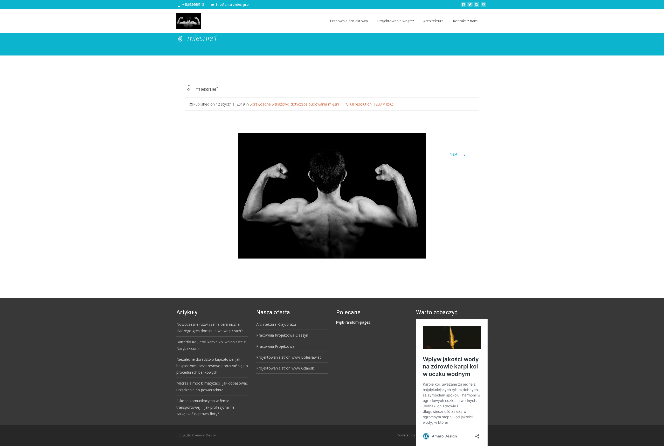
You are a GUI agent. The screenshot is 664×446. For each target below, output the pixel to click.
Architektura (433, 20)
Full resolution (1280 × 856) (370, 104)
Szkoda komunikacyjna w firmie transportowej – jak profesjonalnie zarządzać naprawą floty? (205, 407)
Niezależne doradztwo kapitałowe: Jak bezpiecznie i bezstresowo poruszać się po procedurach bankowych (212, 366)
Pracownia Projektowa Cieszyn (282, 335)
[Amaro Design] (184, 19)
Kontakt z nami (465, 20)
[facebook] (463, 6)
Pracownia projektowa (349, 20)
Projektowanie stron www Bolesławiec (288, 357)
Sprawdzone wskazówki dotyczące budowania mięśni (294, 104)
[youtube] (483, 6)
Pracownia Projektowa (275, 346)
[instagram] (476, 6)
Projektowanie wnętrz (395, 20)
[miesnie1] (332, 195)
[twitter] (470, 6)
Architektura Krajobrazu (276, 324)
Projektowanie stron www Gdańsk (285, 368)
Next (458, 154)
